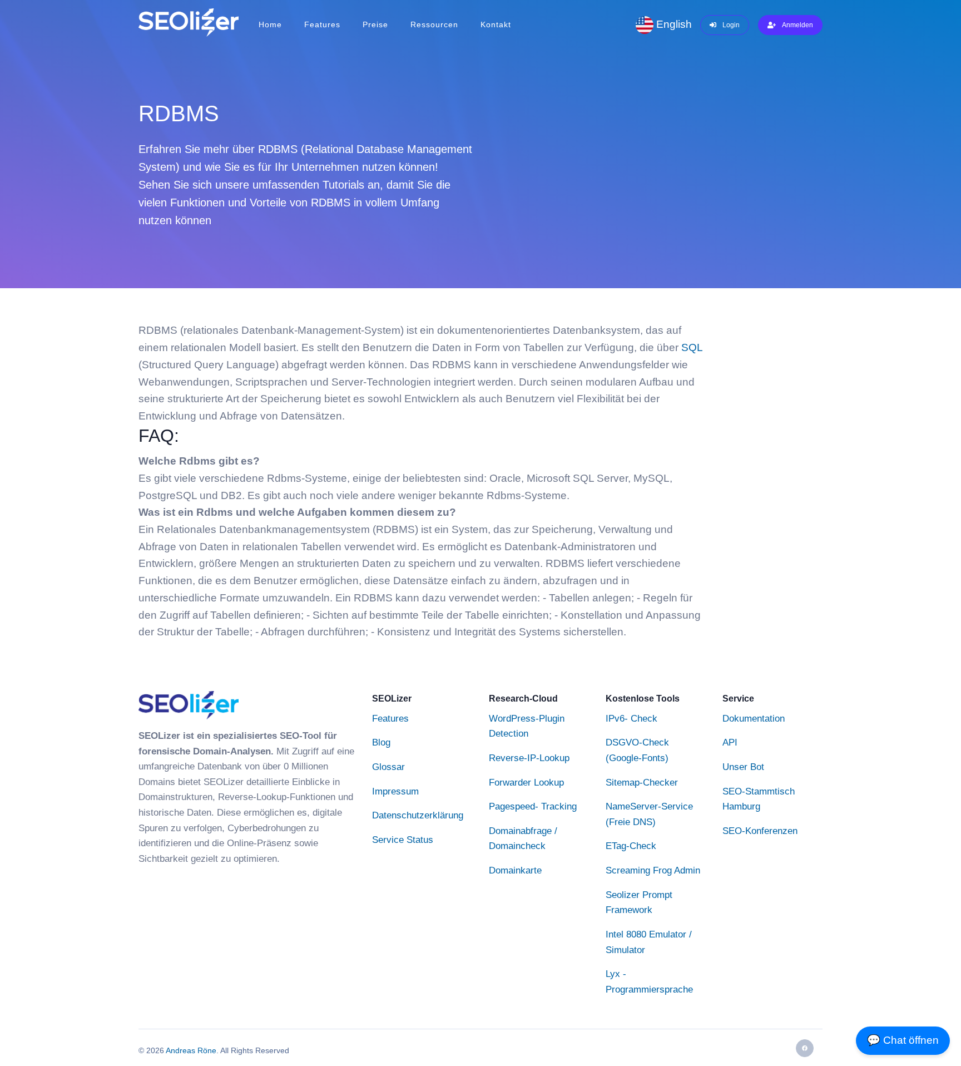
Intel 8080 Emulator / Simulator (649, 942)
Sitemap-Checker (642, 782)
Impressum (395, 791)
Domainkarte (515, 870)
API (729, 742)
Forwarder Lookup (526, 782)
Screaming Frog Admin (653, 870)
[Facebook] (805, 1048)
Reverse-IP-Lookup (529, 757)
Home (270, 24)
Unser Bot (743, 766)
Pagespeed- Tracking (533, 806)
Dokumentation (753, 718)
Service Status (402, 839)
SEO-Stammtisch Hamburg (758, 799)
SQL (691, 347)
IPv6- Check (631, 718)
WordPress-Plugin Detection (526, 726)
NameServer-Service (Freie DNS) (649, 814)
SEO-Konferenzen (759, 830)
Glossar (388, 766)
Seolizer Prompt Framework (639, 902)
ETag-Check (631, 846)
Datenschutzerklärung (417, 815)
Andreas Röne (191, 1050)
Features (322, 24)
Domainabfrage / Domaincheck (523, 838)
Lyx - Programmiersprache (649, 981)
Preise (375, 24)
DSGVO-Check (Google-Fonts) (637, 750)
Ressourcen (434, 24)
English (672, 24)
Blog (381, 742)
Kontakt (496, 24)
